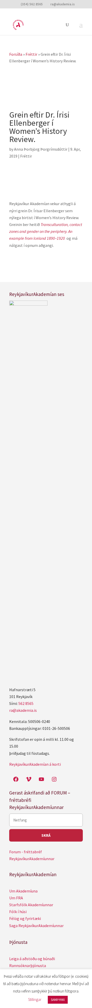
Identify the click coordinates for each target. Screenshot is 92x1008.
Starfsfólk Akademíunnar (31, 904)
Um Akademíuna (23, 890)
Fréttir (26, 156)
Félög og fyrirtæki (25, 918)
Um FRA (16, 897)
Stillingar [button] (34, 999)
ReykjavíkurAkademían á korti (35, 764)
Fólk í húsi (18, 911)
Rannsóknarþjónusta (27, 965)
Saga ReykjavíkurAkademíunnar (36, 925)
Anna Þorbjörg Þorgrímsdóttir (40, 149)
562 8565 (25, 703)
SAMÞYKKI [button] (58, 1000)
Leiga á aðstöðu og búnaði (32, 958)
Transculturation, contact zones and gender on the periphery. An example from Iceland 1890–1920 (45, 231)
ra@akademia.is (23, 710)
